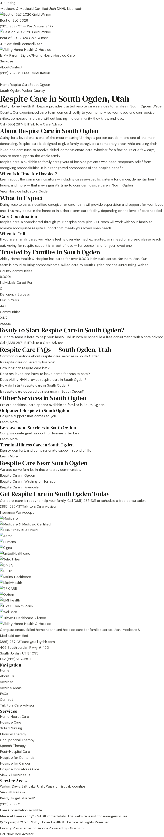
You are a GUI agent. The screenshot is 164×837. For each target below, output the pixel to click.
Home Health (43, 55)
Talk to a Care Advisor (46, 124)
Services (6, 61)
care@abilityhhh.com (38, 642)
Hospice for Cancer (15, 763)
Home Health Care (14, 716)
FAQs (4, 694)
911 (44, 816)
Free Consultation (36, 73)
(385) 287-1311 (11, 73)
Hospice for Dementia (17, 757)
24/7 (38, 44)
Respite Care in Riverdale (19, 487)
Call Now (7, 834)
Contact (15, 67)
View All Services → (15, 775)
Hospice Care (64, 55)
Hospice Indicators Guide (19, 769)
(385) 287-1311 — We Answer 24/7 (26, 26)
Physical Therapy (13, 734)
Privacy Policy (11, 828)
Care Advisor (24, 834)
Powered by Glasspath (66, 828)
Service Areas (11, 688)
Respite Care (19, 84)
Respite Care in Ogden (17, 475)
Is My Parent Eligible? (16, 55)
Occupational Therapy (17, 740)
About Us (7, 676)
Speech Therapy (13, 746)
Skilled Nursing (11, 728)
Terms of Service (35, 828)
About (4, 67)
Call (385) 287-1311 (14, 124)
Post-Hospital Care (15, 751)
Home (4, 84)
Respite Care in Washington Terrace (28, 481)
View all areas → (12, 792)
